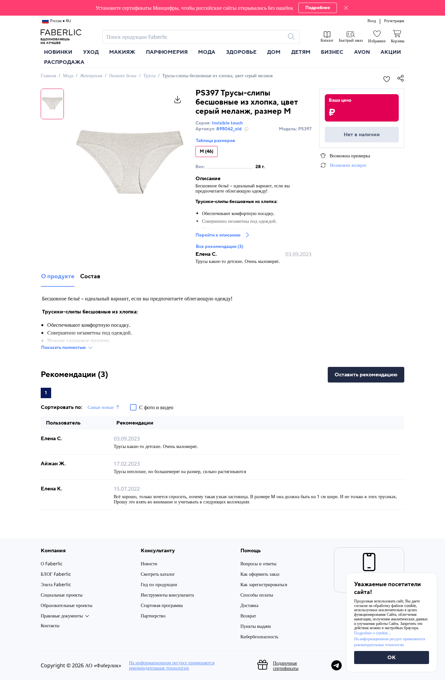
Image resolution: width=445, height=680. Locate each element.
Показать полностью (63, 348)
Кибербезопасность (259, 636)
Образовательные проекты (66, 605)
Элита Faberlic (56, 584)
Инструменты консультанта (167, 595)
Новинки (58, 52)
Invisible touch (227, 123)
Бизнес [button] (332, 52)
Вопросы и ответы (258, 563)
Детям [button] (300, 52)
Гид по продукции (159, 584)
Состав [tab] (90, 276)
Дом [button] (273, 52)
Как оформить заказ (260, 574)
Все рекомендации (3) (219, 247)
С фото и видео (156, 407)
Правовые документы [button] (62, 615)
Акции (390, 52)
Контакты (50, 625)
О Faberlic (52, 563)
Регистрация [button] (394, 21)
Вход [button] (371, 21)
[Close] (346, 8)
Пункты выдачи (255, 626)
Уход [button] (91, 52)
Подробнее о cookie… (372, 633)
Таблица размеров (215, 140)
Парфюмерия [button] (167, 52)
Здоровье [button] (241, 52)
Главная (48, 75)
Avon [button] (362, 52)
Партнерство (153, 616)
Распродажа (64, 62)
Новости (149, 563)
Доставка (249, 605)
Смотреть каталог (158, 574)
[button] (222, 8)
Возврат (248, 616)
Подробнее (317, 8)
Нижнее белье (122, 75)
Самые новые (101, 407)
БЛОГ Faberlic (56, 574)
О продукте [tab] (57, 276)
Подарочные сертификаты (285, 665)
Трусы (149, 75)
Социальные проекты (61, 595)
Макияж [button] (122, 52)
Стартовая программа (162, 605)
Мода (68, 75)
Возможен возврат (348, 165)
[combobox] (195, 36)
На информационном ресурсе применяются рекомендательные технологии (171, 665)
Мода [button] (206, 52)
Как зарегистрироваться (263, 584)
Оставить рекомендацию (366, 374)
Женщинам (91, 75)
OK (391, 657)
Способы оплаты (256, 595)
